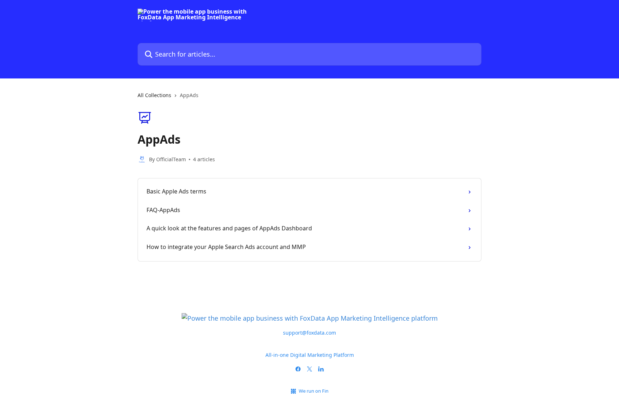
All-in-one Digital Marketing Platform (309, 354)
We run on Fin (313, 391)
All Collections (154, 95)
